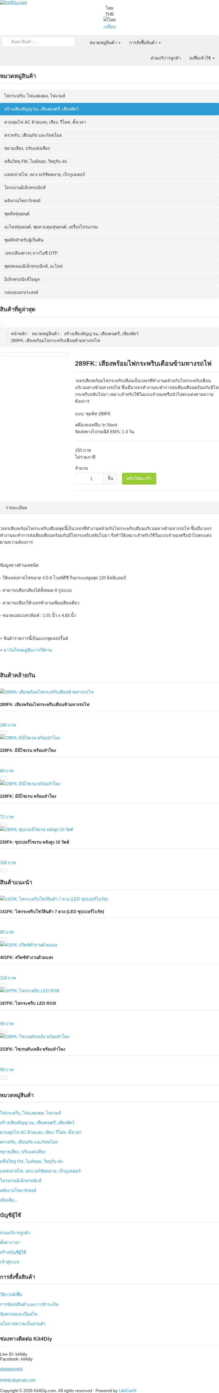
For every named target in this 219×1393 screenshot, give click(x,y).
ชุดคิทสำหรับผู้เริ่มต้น (23, 240)
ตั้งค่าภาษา (10, 1242)
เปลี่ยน (110, 26)
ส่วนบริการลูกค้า (166, 58)
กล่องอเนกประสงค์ (21, 292)
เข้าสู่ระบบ (9, 1261)
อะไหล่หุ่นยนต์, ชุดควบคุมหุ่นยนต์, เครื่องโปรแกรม (51, 226)
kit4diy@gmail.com (18, 1380)
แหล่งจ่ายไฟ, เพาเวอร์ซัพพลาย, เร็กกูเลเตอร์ (44, 174)
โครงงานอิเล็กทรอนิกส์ (25, 187)
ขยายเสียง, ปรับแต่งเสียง (27, 148)
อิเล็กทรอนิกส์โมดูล (22, 279)
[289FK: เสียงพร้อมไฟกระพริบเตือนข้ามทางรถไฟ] (1, 325)
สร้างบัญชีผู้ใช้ (13, 1252)
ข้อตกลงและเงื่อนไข (18, 1314)
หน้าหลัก (19, 333)
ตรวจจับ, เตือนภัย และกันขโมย (33, 135)
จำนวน (81, 468)
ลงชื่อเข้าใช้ (200, 58)
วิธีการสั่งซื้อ (11, 1294)
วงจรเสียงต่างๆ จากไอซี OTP (31, 253)
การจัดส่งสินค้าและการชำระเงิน (29, 1304)
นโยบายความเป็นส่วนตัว (23, 1323)
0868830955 (11, 1369)
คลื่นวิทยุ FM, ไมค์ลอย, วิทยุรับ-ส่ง (35, 161)
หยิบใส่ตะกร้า (139, 478)
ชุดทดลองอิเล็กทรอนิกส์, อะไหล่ (33, 266)
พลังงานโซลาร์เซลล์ (22, 200)
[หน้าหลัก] (81, 39)
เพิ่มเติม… (9, 1200)
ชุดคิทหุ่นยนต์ (17, 213)
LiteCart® (128, 1390)
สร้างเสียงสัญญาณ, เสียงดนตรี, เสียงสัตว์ (41, 109)
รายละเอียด (16, 507)
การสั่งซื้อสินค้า (143, 42)
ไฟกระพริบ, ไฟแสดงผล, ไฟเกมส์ (34, 95)
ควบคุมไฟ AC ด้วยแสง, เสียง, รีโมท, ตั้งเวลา (45, 122)
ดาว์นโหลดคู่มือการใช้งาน (28, 650)
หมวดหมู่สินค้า (104, 42)
